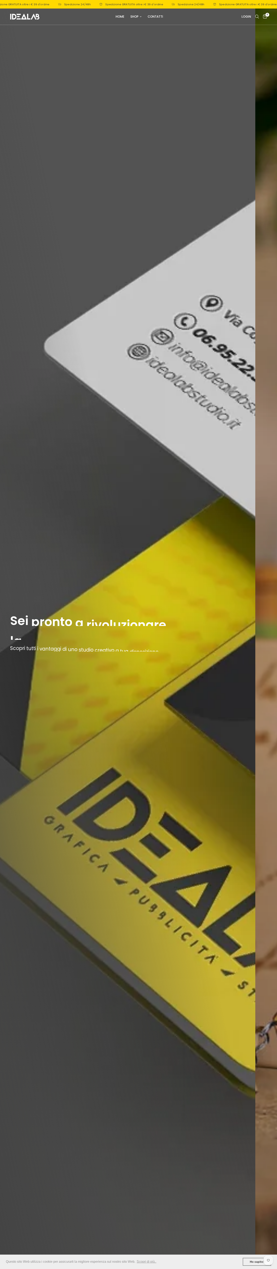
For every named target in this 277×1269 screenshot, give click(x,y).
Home (120, 16)
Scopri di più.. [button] (146, 1261)
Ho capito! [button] (257, 1261)
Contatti (155, 16)
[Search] (257, 17)
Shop (134, 16)
